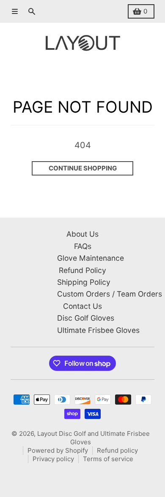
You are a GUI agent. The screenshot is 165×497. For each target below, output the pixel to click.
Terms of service (108, 459)
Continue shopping (83, 168)
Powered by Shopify (58, 450)
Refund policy (117, 450)
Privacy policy (53, 459)
